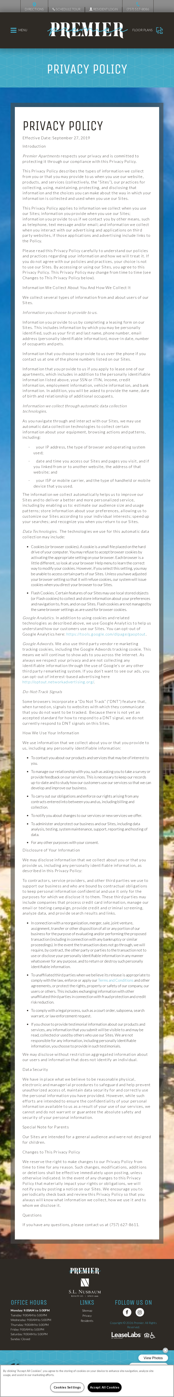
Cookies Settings (67, 1387)
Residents (87, 1320)
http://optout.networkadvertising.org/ (58, 681)
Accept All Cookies (104, 1387)
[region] (87, 1381)
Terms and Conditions (115, 980)
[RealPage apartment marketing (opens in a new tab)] (126, 1336)
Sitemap (87, 1310)
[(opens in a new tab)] (87, 1287)
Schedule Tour (67, 9)
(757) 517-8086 (138, 9)
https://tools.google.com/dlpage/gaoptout (106, 634)
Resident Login (105, 9)
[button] (127, 1312)
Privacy (87, 1315)
